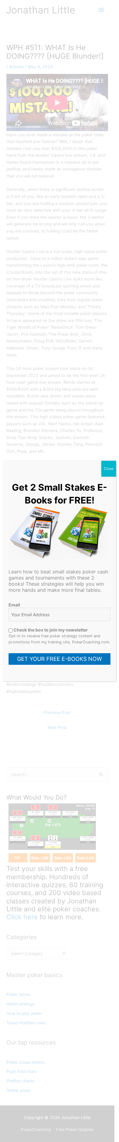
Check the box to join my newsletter (50, 629)
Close (109, 468)
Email (14, 604)
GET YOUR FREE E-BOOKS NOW (59, 659)
